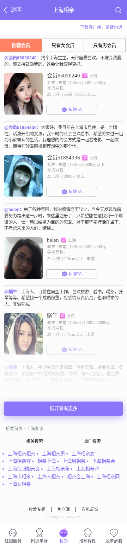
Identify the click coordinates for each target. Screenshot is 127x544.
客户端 (63, 509)
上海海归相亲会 (24, 469)
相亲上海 (46, 461)
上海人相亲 (48, 476)
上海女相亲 (19, 484)
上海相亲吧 (87, 469)
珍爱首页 (14, 428)
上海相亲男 (53, 453)
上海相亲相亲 (21, 453)
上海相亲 (35, 428)
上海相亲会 (103, 461)
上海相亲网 (108, 476)
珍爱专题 (37, 509)
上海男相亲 (73, 461)
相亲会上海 (78, 476)
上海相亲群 (19, 461)
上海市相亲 (19, 476)
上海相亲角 (58, 469)
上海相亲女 (83, 453)
